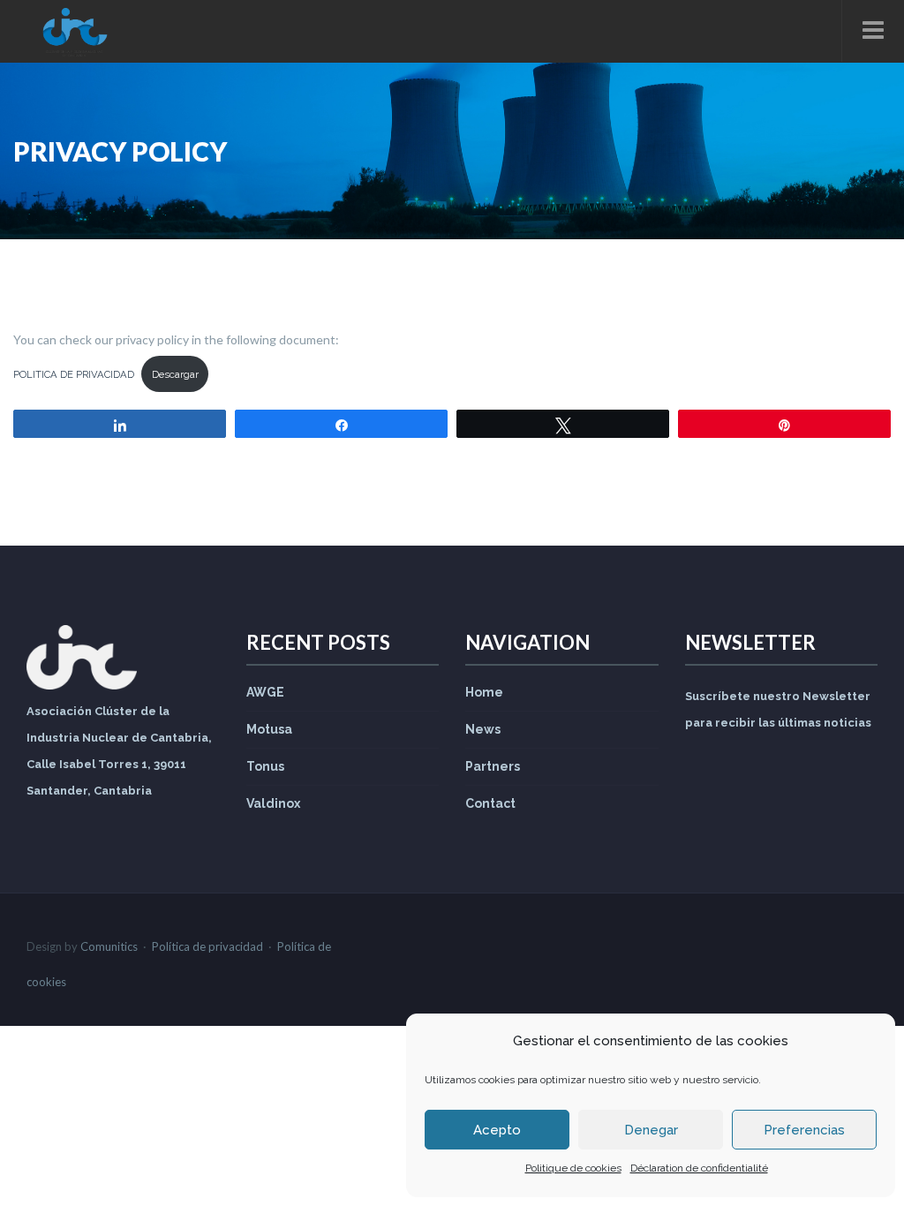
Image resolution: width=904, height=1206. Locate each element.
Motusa (269, 729)
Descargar (175, 374)
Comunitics (109, 946)
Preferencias (804, 1130)
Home (484, 692)
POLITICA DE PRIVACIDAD (73, 374)
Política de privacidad (207, 946)
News (483, 729)
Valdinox (273, 803)
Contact (490, 803)
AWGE (265, 692)
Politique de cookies (573, 1168)
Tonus (265, 766)
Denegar (651, 1130)
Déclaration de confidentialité (699, 1168)
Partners (492, 766)
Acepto (497, 1130)
